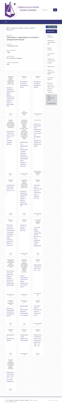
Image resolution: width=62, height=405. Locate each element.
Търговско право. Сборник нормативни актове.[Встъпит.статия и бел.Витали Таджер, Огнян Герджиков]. (37, 237)
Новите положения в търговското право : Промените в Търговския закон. (24, 281)
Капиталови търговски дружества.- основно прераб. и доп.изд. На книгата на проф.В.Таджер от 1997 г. (10, 278)
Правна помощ (49, 49)
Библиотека (10, 30)
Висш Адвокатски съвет (50, 97)
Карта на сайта (34, 400)
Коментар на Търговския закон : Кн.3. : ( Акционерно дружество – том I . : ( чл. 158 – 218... (38, 340)
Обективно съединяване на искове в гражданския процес (10, 312)
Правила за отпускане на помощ (51, 61)
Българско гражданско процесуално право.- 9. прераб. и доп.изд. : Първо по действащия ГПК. (24, 198)
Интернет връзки (50, 78)
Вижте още (50, 31)
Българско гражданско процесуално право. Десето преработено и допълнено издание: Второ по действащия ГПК (10, 97)
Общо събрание (50, 36)
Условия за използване (11, 401)
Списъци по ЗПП (50, 54)
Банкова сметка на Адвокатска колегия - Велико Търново (50, 87)
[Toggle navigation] (6, 21)
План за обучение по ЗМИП (51, 72)
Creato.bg (55, 400)
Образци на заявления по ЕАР (51, 42)
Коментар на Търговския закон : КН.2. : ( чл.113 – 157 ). (10, 188)
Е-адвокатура (51, 103)
